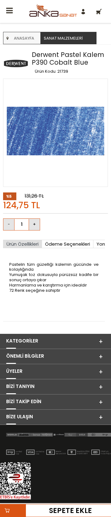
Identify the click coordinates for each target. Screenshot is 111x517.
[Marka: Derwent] (16, 64)
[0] (99, 11)
